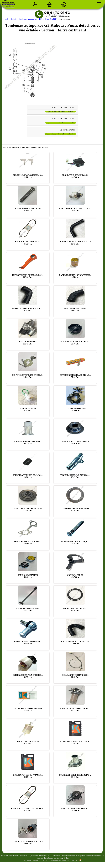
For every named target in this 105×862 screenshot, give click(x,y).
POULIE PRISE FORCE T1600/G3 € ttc (75, 443)
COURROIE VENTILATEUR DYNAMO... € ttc (27, 809)
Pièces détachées (47, 19)
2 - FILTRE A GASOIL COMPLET (63, 119)
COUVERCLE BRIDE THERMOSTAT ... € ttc (75, 776)
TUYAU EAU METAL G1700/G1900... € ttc (75, 476)
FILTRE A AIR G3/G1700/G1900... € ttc (27, 443)
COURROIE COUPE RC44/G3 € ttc (75, 609)
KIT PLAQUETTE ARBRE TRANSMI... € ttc (28, 376)
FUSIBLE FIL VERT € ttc (28, 409)
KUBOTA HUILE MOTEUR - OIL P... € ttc (75, 743)
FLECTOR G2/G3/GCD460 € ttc (75, 409)
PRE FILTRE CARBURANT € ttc (28, 743)
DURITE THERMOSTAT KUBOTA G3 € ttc (75, 643)
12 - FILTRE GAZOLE (67, 130)
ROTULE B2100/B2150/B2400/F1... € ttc (27, 643)
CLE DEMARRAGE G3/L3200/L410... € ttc (28, 176)
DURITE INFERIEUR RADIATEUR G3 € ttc (27, 309)
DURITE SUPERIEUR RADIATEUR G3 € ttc (75, 243)
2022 (76, 861)
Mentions (35, 861)
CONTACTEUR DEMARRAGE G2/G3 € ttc (28, 843)
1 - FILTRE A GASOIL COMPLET (63, 107)
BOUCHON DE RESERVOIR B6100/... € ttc (75, 343)
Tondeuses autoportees (28, 19)
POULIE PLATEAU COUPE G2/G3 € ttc (28, 509)
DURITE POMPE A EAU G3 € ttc (75, 309)
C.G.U (47, 861)
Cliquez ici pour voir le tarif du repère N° (60, 111)
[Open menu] (99, 2)
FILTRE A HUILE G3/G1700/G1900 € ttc (28, 709)
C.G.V (42, 861)
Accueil (5, 19)
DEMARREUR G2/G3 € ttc (27, 343)
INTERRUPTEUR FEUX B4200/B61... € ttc (28, 676)
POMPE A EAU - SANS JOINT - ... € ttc (75, 809)
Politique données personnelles (60, 861)
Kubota (13, 19)
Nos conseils (27, 861)
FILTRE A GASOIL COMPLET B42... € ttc (75, 709)
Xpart (72, 861)
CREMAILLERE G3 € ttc (75, 576)
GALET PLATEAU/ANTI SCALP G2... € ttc (28, 476)
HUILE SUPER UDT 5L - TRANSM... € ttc (28, 776)
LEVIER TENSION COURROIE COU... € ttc (28, 276)
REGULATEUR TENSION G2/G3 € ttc (75, 176)
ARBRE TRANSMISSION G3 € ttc (27, 609)
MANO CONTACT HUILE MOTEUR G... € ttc (75, 210)
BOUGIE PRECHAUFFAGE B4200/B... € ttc (75, 376)
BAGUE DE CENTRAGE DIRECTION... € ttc (75, 276)
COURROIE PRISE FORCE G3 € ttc (27, 243)
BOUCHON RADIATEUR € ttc (28, 576)
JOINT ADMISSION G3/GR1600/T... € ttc (27, 543)
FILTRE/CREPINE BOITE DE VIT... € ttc (27, 210)
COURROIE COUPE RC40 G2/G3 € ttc (75, 509)
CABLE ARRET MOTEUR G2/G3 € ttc (75, 676)
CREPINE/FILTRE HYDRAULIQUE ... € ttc (75, 543)
